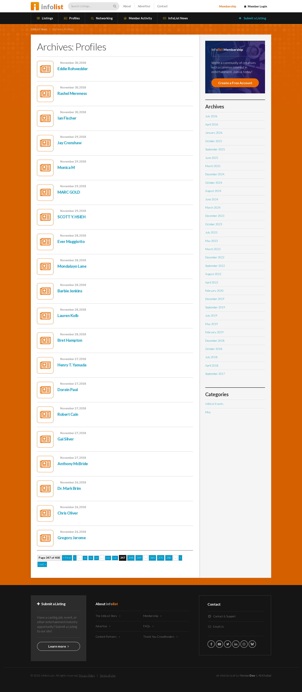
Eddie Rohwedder (73, 68)
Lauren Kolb (68, 315)
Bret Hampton (70, 340)
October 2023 (213, 224)
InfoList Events (214, 403)
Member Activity (140, 18)
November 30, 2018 (73, 62)
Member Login (257, 6)
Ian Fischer (67, 118)
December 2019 (214, 299)
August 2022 (213, 274)
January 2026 (213, 132)
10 (85, 558)
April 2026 (211, 124)
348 (130, 557)
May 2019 (211, 324)
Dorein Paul (68, 389)
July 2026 (211, 116)
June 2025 (211, 157)
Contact (162, 6)
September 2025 (215, 149)
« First (67, 557)
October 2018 (213, 349)
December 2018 (214, 340)
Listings (47, 18)
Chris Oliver (68, 513)
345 (108, 558)
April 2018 (211, 365)
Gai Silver (66, 439)
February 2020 (214, 290)
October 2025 (213, 141)
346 (115, 558)
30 (96, 558)
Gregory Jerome (72, 537)
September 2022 (215, 265)
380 (168, 557)
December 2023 (214, 215)
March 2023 (212, 249)
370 (160, 557)
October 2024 (213, 182)
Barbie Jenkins (70, 290)
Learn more (57, 646)
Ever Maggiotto (71, 241)
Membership (227, 6)
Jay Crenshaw (69, 142)
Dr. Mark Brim (69, 488)
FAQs (147, 626)
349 (139, 557)
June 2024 (211, 199)
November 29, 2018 (73, 136)
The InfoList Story (107, 616)
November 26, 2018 (73, 482)
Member (247, 675)
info (52, 7)
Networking (104, 18)
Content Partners (106, 636)
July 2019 (211, 315)
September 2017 (215, 373)
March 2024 (212, 207)
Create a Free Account (235, 83)
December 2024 (214, 174)
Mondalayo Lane (72, 266)
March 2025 (212, 166)
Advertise (144, 6)
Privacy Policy (87, 675)
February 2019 (214, 332)
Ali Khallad (264, 675)
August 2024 (213, 191)
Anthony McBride (73, 463)
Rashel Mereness (72, 93)
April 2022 (211, 282)
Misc (208, 412)
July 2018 (211, 357)
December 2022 (214, 257)
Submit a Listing (254, 18)
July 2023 (211, 232)
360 (152, 557)
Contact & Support (224, 616)
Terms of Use (107, 675)
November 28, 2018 (73, 235)
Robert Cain (68, 414)
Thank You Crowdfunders (159, 636)
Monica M (66, 167)
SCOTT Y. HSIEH (71, 216)
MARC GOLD (69, 192)
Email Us (218, 626)
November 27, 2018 (73, 359)
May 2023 (211, 241)
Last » (42, 564)
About (127, 6)
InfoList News (178, 18)
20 (91, 558)
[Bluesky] (252, 644)
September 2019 (215, 307)
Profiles (74, 18)
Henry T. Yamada (72, 364)
